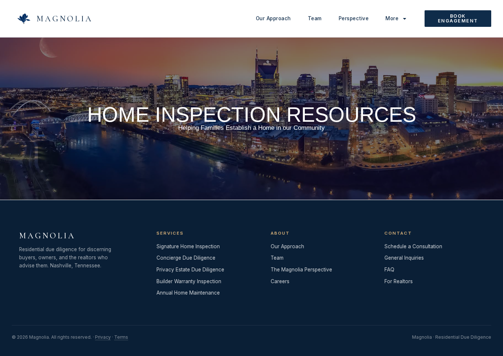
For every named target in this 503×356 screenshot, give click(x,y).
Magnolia (64, 19)
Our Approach (273, 18)
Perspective (354, 18)
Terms (121, 337)
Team (315, 18)
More (392, 18)
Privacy (103, 337)
